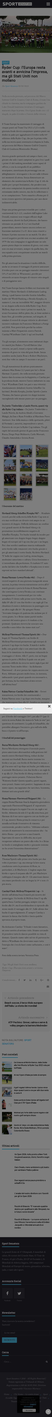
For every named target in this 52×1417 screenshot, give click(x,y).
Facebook (17, 708)
